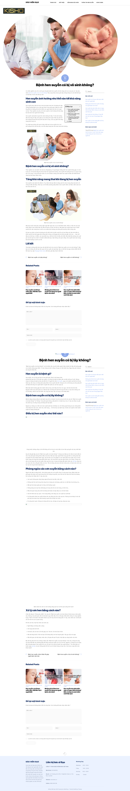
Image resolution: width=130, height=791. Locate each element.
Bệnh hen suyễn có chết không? (69, 257)
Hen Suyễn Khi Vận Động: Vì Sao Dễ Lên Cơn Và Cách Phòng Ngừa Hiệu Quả (94, 116)
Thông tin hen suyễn (87, 2)
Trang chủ (53, 2)
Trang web (29, 335)
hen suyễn (59, 381)
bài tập (74, 461)
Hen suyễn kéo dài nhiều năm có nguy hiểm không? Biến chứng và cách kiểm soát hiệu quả (72, 292)
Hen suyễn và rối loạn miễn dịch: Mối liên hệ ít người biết (33, 291)
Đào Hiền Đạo (52, 789)
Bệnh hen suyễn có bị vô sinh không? (65, 85)
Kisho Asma (99, 2)
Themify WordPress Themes (75, 789)
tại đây (33, 646)
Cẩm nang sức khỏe (73, 2)
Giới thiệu (61, 2)
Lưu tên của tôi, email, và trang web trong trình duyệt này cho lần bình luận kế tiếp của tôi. (50, 340)
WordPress (66, 789)
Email (57, 329)
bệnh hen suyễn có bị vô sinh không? (37, 93)
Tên (28, 329)
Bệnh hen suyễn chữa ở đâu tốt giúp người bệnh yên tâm (38, 655)
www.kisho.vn (54, 779)
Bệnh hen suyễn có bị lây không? (37, 257)
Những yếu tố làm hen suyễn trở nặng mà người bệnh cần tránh (53, 291)
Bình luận (29, 311)
